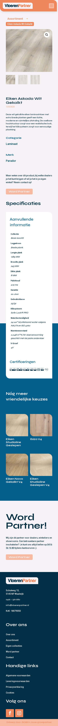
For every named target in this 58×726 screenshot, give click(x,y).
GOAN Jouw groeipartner (37, 722)
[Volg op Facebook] (10, 713)
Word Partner (19, 191)
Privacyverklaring (15, 687)
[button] (46, 34)
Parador (11, 160)
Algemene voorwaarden (18, 675)
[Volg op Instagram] (19, 713)
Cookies (10, 692)
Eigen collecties (14, 646)
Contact (10, 657)
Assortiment (12, 640)
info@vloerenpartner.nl (17, 605)
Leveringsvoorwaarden (18, 681)
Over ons (10, 634)
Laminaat (12, 143)
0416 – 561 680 (13, 599)
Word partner (12, 651)
